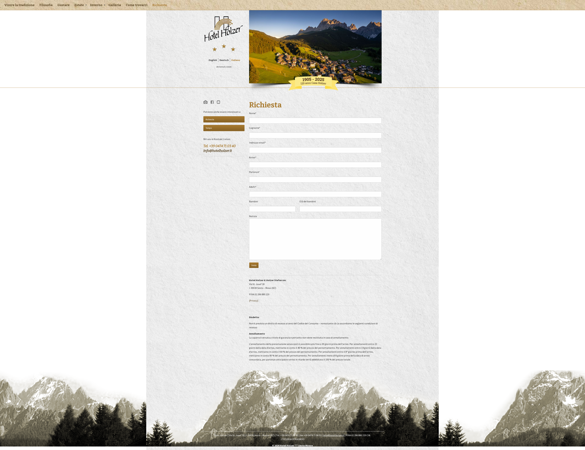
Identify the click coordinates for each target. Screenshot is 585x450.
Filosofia (46, 5)
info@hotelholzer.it (217, 151)
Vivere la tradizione (19, 5)
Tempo (209, 128)
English (213, 60)
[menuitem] (19, 5)
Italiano (235, 60)
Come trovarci (136, 5)
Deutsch (224, 60)
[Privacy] (253, 300)
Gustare (63, 5)
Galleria (114, 5)
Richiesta (159, 5)
